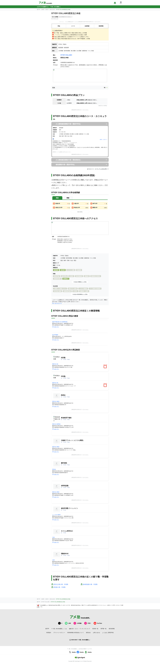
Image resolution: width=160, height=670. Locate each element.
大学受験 (79, 623)
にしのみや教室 (56, 514)
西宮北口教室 (55, 401)
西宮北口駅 (52, 9)
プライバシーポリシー (59, 632)
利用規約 (48, 632)
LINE (69, 623)
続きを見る (80, 211)
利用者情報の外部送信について (75, 632)
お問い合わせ (96, 632)
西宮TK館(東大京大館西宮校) (60, 322)
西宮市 (47, 9)
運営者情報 (112, 628)
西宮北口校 (55, 364)
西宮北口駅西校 (56, 424)
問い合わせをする (57, 303)
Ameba (74, 652)
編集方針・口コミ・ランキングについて (79, 628)
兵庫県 (42, 9)
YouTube (99, 623)
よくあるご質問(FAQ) (108, 632)
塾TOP (38, 9)
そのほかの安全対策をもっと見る (80, 294)
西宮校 (54, 469)
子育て (89, 623)
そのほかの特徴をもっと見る (80, 282)
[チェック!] (106, 367)
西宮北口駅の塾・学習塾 (61, 584)
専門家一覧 (103, 628)
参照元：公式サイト (103, 139)
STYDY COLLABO (66, 55)
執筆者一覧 (95, 628)
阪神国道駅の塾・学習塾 (90, 584)
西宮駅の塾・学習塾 (60, 587)
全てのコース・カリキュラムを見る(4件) (97, 169)
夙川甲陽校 (55, 335)
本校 (53, 537)
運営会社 (88, 632)
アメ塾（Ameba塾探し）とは (59, 628)
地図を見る (56, 327)
